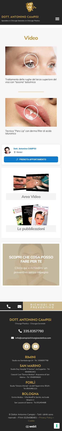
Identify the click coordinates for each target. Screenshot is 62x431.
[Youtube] (35, 346)
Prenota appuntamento (32, 159)
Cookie (31, 420)
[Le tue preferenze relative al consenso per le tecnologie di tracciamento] (57, 426)
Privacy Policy (45, 417)
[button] (57, 19)
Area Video (31, 196)
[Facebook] (26, 346)
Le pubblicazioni (31, 228)
